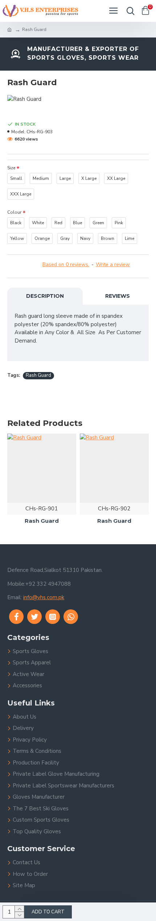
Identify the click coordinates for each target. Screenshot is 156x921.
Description (45, 296)
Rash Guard (38, 375)
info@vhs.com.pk (43, 597)
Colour (14, 212)
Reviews (117, 296)
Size (11, 168)
